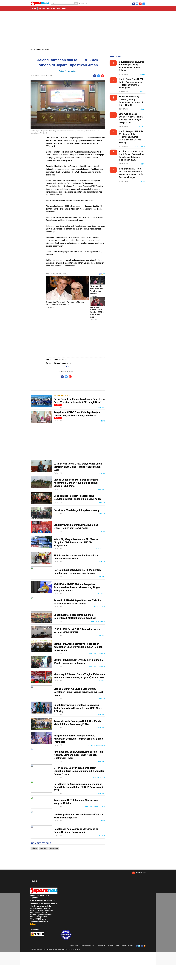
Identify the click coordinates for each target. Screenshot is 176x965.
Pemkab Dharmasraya (95, 806)
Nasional (101, 408)
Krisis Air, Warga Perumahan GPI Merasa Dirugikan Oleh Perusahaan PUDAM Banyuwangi (76, 542)
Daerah (101, 502)
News (102, 421)
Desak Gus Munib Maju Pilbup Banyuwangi (76, 510)
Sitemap (142, 946)
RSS (144, 946)
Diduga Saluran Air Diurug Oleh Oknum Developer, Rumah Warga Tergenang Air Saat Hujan (78, 692)
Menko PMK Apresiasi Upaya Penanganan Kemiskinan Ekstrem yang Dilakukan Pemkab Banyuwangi (78, 646)
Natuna (101, 594)
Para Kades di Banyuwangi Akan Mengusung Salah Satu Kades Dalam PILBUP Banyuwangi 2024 (78, 787)
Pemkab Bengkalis (96, 621)
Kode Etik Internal (127, 945)
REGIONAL (101, 576)
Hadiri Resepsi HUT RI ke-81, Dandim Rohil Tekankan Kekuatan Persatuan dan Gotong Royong (131, 137)
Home (34, 8)
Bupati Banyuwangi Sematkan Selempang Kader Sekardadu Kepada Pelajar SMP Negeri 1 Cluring (78, 708)
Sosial (102, 681)
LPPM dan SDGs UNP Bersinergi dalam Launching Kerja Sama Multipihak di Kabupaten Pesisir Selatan (79, 771)
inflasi (42, 8)
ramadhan (61, 8)
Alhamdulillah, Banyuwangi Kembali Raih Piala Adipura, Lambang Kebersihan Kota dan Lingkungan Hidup (78, 754)
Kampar (142, 74)
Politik (142, 126)
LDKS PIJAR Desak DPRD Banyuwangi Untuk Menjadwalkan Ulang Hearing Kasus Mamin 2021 (78, 466)
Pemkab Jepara (43, 49)
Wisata (102, 835)
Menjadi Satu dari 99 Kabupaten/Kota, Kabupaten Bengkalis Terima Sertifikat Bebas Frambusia (78, 738)
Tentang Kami (73, 945)
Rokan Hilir (99, 607)
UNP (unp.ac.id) (98, 777)
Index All (84, 3)
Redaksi (33, 924)
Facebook (137, 946)
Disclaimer (101, 945)
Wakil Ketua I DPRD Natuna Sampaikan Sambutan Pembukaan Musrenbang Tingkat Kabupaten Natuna (77, 587)
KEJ (117, 945)
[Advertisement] (88, 30)
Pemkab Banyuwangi (96, 653)
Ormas (102, 473)
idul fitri (51, 8)
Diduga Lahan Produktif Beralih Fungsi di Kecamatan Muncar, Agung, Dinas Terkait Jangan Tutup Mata (76, 482)
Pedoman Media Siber (88, 945)
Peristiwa (100, 549)
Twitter (139, 946)
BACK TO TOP (140, 873)
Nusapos (111, 945)
